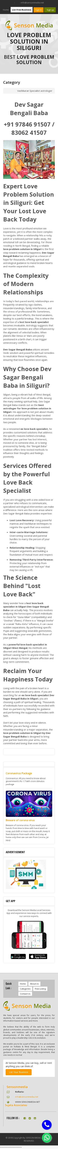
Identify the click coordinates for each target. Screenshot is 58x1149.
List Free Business (21, 9)
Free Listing (40, 988)
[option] (29, 875)
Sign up (50, 9)
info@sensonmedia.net (26, 1096)
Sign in (38, 9)
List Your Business (18, 1072)
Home (6, 9)
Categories (25, 988)
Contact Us (25, 993)
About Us (34, 983)
